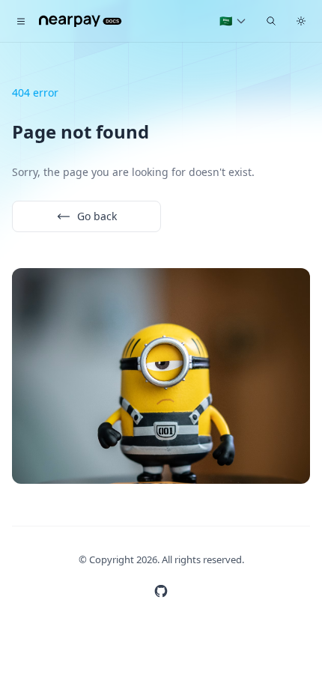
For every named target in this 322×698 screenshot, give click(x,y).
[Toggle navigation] (21, 21)
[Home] (81, 21)
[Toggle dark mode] (301, 21)
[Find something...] (271, 21)
